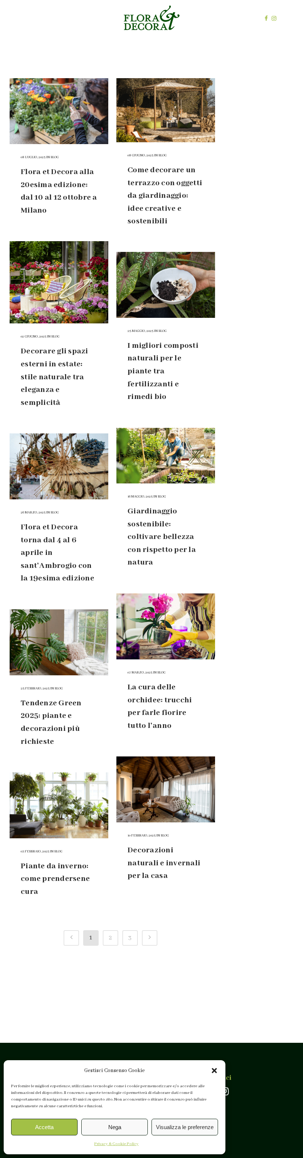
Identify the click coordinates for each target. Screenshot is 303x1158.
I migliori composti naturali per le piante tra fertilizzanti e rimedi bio (162, 371)
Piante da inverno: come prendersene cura (55, 879)
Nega (114, 1127)
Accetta (44, 1127)
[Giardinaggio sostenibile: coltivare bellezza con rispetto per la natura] (165, 455)
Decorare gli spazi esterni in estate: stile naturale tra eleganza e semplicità (54, 376)
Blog (55, 157)
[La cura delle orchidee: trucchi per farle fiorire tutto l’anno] (165, 626)
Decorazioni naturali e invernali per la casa (163, 863)
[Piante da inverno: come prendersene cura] (59, 805)
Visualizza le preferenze (185, 1127)
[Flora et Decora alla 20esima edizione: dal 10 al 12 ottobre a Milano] (59, 111)
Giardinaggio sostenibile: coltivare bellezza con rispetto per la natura (161, 537)
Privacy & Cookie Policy (116, 1144)
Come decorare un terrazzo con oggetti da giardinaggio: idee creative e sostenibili (164, 195)
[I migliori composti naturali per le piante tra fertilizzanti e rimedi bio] (165, 285)
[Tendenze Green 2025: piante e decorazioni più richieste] (59, 642)
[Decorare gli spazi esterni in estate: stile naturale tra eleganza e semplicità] (59, 282)
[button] (214, 1070)
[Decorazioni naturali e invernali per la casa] (165, 789)
